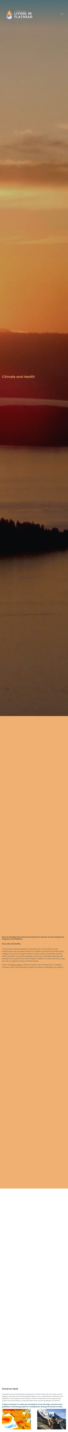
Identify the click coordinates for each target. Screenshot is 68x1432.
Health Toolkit (16, 965)
